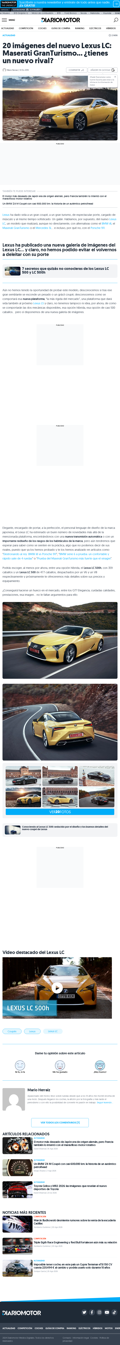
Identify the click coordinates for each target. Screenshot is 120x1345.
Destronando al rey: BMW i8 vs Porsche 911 (29, 554)
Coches (42, 28)
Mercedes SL (44, 228)
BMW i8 (106, 223)
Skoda (83, 13)
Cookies (94, 1337)
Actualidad (7, 28)
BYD (59, 13)
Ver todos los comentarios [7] (60, 1122)
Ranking (79, 28)
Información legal (81, 1337)
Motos (108, 1328)
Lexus (6, 215)
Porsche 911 (98, 228)
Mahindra (94, 13)
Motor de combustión (42, 13)
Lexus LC (53, 1031)
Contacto (67, 1337)
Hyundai (107, 13)
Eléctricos (95, 28)
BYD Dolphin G (21, 13)
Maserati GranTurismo (15, 228)
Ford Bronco (71, 13)
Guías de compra (60, 28)
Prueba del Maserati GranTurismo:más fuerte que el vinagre (74, 558)
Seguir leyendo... (105, 1102)
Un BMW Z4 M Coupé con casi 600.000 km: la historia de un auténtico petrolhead (47, 203)
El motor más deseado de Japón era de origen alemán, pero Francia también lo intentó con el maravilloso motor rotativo (54, 197)
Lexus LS (38, 303)
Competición (26, 28)
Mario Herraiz (12, 70)
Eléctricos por (19, 10)
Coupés (12, 1031)
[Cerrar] (115, 76)
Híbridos (111, 28)
